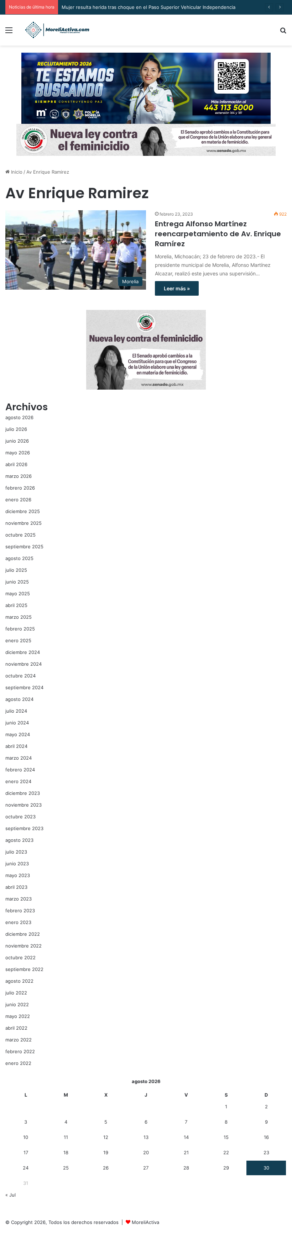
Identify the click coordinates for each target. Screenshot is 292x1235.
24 (25, 1168)
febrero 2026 (20, 488)
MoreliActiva (145, 1222)
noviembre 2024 (23, 664)
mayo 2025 (17, 593)
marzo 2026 (18, 476)
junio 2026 (17, 441)
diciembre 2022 (22, 934)
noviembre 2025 (23, 523)
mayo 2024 (17, 734)
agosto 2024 (19, 699)
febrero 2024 (20, 769)
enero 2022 (18, 1063)
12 (105, 1137)
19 (105, 1152)
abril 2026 (16, 464)
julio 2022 (16, 993)
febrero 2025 (20, 629)
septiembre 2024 (24, 687)
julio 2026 (16, 429)
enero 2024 (18, 781)
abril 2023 (16, 887)
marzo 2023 (18, 899)
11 (66, 1137)
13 (146, 1137)
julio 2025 (16, 570)
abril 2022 (16, 1028)
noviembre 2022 (23, 946)
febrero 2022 (20, 1051)
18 (65, 1152)
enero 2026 (18, 499)
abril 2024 (16, 746)
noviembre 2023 (23, 805)
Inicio (16, 172)
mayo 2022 (17, 1016)
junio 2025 (17, 582)
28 (186, 1168)
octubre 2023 (20, 816)
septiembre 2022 (24, 969)
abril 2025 (16, 605)
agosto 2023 (19, 840)
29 (226, 1168)
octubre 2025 (20, 535)
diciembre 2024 (22, 652)
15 (226, 1137)
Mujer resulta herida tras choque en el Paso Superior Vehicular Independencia (148, 7)
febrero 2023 (20, 910)
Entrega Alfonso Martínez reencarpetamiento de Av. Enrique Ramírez (218, 234)
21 (186, 1152)
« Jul (10, 1195)
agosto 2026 (19, 417)
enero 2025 (18, 640)
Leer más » (177, 288)
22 (226, 1152)
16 (266, 1137)
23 (266, 1152)
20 (146, 1152)
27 (145, 1168)
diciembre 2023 (22, 793)
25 (66, 1168)
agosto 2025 (19, 558)
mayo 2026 (17, 452)
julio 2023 (16, 852)
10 (25, 1137)
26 (106, 1168)
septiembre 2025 (24, 546)
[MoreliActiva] (57, 30)
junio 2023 (17, 863)
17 (26, 1152)
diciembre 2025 (22, 511)
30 (266, 1168)
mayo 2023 (17, 875)
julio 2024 (16, 711)
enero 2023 (18, 922)
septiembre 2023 (24, 828)
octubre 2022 (20, 957)
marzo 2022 (18, 1040)
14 (186, 1137)
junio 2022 (17, 1004)
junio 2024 (17, 722)
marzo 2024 (18, 758)
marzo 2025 (18, 617)
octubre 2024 (20, 676)
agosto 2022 (19, 981)
